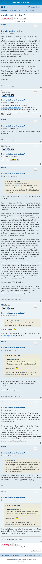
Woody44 (3, 24)
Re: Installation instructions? (13, 100)
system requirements (8, 336)
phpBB (15, 559)
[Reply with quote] (35, 26)
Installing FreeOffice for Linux (11, 107)
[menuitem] (6, 7)
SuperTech (4, 91)
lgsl (2, 401)
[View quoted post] (19, 181)
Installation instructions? (13, 15)
